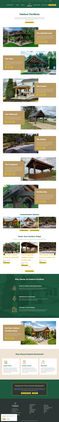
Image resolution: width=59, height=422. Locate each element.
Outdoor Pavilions (32, 404)
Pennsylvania (11, 369)
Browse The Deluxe (40, 147)
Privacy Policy (36, 420)
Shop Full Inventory (29, 271)
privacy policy (13, 416)
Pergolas (31, 408)
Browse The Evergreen (10, 174)
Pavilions (4, 264)
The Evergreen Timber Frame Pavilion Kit (9, 257)
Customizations (32, 410)
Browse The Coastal (40, 94)
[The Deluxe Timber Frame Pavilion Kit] (29, 247)
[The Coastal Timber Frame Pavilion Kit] (47, 247)
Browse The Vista (9, 67)
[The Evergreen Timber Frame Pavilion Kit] (11, 247)
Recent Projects (46, 406)
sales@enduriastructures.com (16, 412)
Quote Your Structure (34, 230)
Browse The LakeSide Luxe (41, 41)
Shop (30, 413)
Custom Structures (33, 409)
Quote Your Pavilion (29, 22)
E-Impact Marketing (32, 420)
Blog (44, 412)
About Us (45, 410)
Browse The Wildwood (10, 121)
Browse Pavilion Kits (41, 201)
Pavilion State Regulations (48, 407)
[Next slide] (55, 223)
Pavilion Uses (46, 405)
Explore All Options (24, 230)
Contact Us (35, 393)
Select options (6, 265)
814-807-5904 (14, 411)
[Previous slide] (3, 223)
